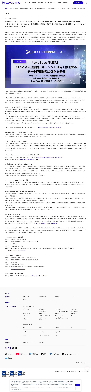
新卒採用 (25, 342)
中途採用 (41, 342)
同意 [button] (77, 385)
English (87, 2)
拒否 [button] (77, 388)
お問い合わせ (78, 3)
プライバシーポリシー (64, 384)
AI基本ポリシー (85, 371)
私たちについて (43, 296)
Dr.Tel (56, 335)
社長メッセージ (27, 296)
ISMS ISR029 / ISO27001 (5, 373)
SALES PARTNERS (44, 335)
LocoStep (41, 332)
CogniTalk (57, 332)
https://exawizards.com (18, 269)
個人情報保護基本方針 (74, 371)
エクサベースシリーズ (28, 306)
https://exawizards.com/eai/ (17, 250)
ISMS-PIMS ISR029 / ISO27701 (21, 373)
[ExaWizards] (11, 2)
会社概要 (57, 296)
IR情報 (59, 3)
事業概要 (40, 3)
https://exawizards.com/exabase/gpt (46, 223)
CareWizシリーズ (27, 324)
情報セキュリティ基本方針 (61, 371)
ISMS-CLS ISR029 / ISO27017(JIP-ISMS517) (13, 373)
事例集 (24, 299)
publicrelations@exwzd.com (38, 276)
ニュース (27, 3)
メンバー (73, 296)
